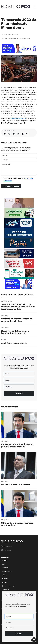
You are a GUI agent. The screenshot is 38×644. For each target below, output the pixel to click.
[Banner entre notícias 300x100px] (19, 284)
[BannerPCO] (19, 202)
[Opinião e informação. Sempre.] (15, 6)
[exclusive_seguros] (19, 243)
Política (4, 575)
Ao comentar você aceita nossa (18, 180)
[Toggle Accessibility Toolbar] (34, 640)
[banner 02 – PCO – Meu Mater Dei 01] (19, 273)
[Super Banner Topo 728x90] (19, 48)
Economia (5, 568)
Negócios (5, 578)
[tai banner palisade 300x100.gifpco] (19, 233)
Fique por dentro (7, 571)
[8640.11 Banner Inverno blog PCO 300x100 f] (19, 223)
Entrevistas (5, 589)
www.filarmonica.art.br (18, 118)
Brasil (3, 564)
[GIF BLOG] (19, 263)
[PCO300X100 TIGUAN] (19, 253)
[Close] (33, 593)
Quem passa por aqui (8, 586)
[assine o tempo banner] (19, 213)
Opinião (4, 582)
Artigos (4, 560)
